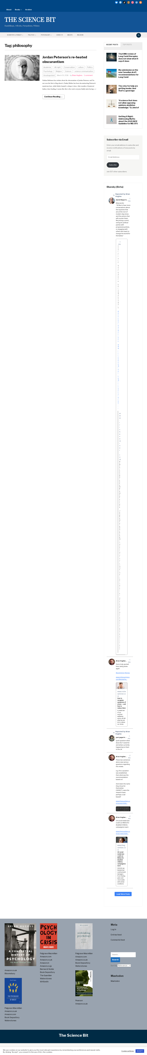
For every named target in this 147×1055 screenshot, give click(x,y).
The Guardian (46, 975)
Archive (28, 10)
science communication (84, 71)
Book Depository (12, 1017)
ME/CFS (69, 35)
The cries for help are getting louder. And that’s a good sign (128, 88)
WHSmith (44, 982)
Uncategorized (49, 75)
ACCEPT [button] (140, 1051)
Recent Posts (112, 45)
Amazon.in (44, 963)
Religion (80, 35)
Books (17, 10)
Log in (113, 929)
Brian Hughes (77, 75)
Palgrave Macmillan (13, 1008)
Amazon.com (10, 1014)
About (8, 10)
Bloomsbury (10, 973)
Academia (47, 67)
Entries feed (116, 935)
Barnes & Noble (47, 969)
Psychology (45, 35)
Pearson (79, 1000)
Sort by (114, 965)
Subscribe (113, 165)
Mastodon (115, 981)
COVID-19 (59, 35)
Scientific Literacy (14, 35)
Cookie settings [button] (127, 1051)
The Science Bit (30, 19)
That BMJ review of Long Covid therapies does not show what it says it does (128, 57)
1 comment (88, 75)
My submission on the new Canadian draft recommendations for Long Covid (128, 73)
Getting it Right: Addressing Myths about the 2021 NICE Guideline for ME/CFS (128, 120)
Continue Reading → (53, 97)
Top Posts (127, 45)
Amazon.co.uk (11, 970)
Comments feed (118, 940)
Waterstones (10, 1020)
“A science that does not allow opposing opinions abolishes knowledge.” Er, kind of (128, 104)
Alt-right (57, 67)
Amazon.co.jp (46, 966)
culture (81, 67)
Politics (31, 35)
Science (68, 71)
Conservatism (69, 67)
